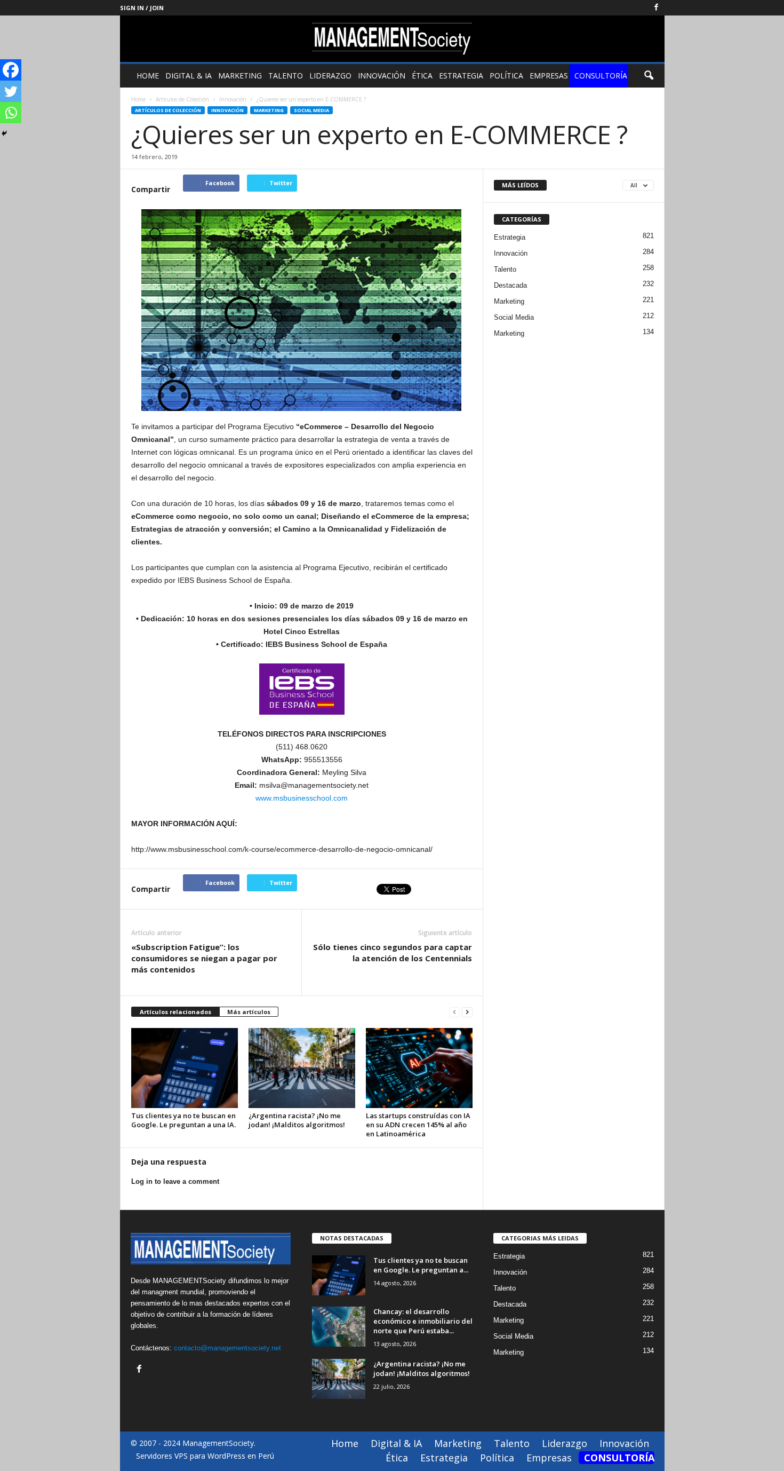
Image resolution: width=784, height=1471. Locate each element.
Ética (422, 75)
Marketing (240, 75)
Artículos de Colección (168, 110)
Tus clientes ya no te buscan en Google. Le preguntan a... (420, 1265)
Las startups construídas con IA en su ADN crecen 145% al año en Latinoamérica (418, 1124)
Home (148, 75)
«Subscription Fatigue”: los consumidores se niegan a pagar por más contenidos (204, 958)
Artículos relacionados (175, 1012)
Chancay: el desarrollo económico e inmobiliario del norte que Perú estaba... (423, 1321)
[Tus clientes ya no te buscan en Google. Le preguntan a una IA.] (184, 1068)
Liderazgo (330, 75)
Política (506, 75)
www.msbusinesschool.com (301, 798)
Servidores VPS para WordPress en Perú (205, 1456)
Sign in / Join (142, 8)
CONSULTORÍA (600, 75)
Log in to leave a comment (175, 1181)
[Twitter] (10, 91)
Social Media (311, 110)
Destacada (510, 285)
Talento (285, 75)
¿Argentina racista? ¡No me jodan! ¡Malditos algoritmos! (297, 1120)
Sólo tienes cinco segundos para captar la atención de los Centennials (392, 952)
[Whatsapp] (10, 112)
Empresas (549, 75)
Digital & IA (188, 75)
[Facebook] (656, 7)
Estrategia (461, 75)
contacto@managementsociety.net (227, 1348)
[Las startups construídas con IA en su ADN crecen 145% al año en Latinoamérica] (419, 1068)
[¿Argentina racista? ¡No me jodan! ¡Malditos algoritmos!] (302, 1068)
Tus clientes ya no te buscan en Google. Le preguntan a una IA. (183, 1120)
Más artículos (248, 1012)
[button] (648, 76)
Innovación (381, 75)
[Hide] (4, 133)
